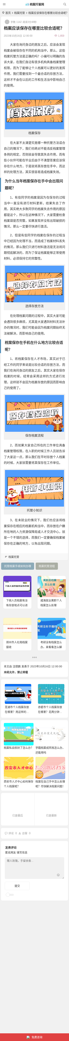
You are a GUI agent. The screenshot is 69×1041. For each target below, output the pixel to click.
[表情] (58, 875)
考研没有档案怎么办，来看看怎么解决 (51, 647)
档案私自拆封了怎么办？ (18, 747)
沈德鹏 (17, 666)
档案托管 (19, 12)
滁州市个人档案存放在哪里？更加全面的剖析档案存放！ (50, 712)
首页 (8, 12)
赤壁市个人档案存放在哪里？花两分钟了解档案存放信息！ (17, 712)
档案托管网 (37, 4)
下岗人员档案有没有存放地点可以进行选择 (17, 605)
